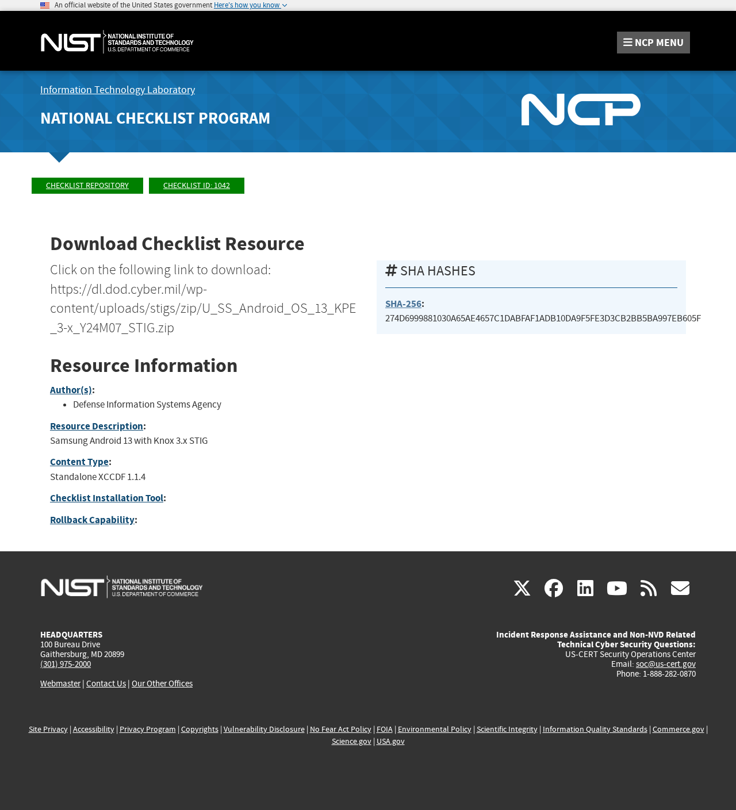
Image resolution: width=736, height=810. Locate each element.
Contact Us (106, 683)
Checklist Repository (87, 185)
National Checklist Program (155, 118)
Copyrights (199, 729)
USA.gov (391, 741)
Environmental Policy (434, 729)
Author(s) (71, 390)
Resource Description (96, 426)
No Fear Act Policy (340, 729)
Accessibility (93, 729)
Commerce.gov (678, 729)
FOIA (385, 729)
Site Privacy (48, 729)
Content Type (79, 462)
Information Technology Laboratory (117, 90)
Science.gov (351, 741)
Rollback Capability (92, 520)
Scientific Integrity (507, 729)
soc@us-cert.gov (666, 664)
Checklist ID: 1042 (196, 185)
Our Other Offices (162, 684)
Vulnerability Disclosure (264, 729)
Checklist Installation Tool (106, 498)
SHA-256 (403, 303)
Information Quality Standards (595, 729)
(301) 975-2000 (65, 664)
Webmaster (60, 683)
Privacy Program (148, 729)
